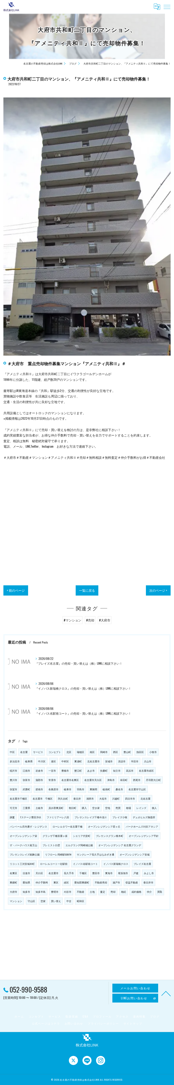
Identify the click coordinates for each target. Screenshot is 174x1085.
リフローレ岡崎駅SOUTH (58, 854)
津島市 (111, 780)
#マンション (72, 620)
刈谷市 (67, 891)
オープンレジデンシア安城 (135, 854)
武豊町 (26, 789)
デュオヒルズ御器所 (144, 817)
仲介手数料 (42, 882)
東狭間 (93, 789)
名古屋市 (53, 873)
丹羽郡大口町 (153, 780)
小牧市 (153, 752)
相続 (123, 891)
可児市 (13, 808)
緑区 (66, 882)
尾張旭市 (123, 873)
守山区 (31, 901)
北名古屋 (145, 798)
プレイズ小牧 (119, 817)
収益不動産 (132, 882)
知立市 (117, 770)
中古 (68, 901)
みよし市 (149, 873)
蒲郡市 (39, 780)
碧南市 (39, 789)
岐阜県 (29, 761)
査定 (102, 891)
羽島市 (80, 789)
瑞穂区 (80, 752)
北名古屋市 (93, 761)
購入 (84, 808)
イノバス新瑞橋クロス (115, 864)
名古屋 (24, 752)
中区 (12, 752)
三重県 (26, 808)
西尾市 (136, 780)
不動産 (80, 891)
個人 (154, 808)
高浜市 (129, 770)
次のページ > (158, 590)
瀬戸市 (116, 882)
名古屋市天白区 (93, 780)
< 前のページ (16, 590)
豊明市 (54, 891)
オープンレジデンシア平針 (144, 836)
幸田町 (124, 780)
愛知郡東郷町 (81, 882)
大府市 (13, 891)
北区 (68, 752)
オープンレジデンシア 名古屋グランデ (119, 845)
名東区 (13, 873)
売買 (118, 808)
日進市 (26, 873)
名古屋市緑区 (146, 770)
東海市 (109, 873)
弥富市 (26, 780)
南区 (92, 752)
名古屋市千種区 (18, 798)
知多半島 (41, 891)
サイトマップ (132, 1023)
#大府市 (104, 620)
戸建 (135, 873)
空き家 (96, 808)
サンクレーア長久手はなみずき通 (95, 854)
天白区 (39, 873)
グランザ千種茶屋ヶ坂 (55, 836)
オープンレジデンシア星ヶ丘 (104, 826)
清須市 (122, 761)
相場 (128, 808)
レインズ (141, 808)
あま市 (91, 770)
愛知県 (26, 882)
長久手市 (69, 873)
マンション (16, 901)
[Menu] (167, 7)
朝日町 (72, 808)
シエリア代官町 (81, 836)
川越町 (116, 798)
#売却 (90, 620)
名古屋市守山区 (137, 789)
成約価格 (136, 891)
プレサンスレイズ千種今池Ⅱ (91, 817)
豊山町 (127, 752)
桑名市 (119, 789)
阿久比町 (63, 798)
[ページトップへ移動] (166, 993)
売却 (113, 891)
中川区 (42, 761)
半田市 (134, 761)
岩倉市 (39, 770)
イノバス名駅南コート (85, 864)
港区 (53, 761)
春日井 (77, 798)
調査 (12, 817)
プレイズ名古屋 (142, 864)
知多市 (26, 891)
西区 (115, 752)
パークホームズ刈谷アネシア (142, 826)
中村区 (65, 761)
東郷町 (13, 882)
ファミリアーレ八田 (58, 817)
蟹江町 (78, 770)
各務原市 (53, 789)
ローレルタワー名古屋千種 (67, 826)
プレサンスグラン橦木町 (109, 836)
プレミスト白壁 (51, 845)
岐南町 (106, 789)
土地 (92, 891)
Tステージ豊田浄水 (30, 817)
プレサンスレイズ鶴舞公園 (25, 854)
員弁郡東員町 (55, 808)
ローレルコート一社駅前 (54, 864)
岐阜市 (67, 789)
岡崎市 (104, 752)
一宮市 (52, 770)
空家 (43, 901)
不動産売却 (101, 882)
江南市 (26, 770)
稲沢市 (13, 770)
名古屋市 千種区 (43, 798)
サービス (38, 752)
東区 (55, 882)
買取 (159, 891)
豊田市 (96, 873)
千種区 (83, 873)
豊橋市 (65, 770)
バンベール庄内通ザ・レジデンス (28, 826)
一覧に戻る (87, 590)
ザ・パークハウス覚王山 (23, 845)
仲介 (149, 891)
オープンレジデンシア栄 (23, 836)
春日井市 (148, 882)
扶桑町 (104, 770)
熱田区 (140, 752)
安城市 (109, 761)
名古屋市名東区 (70, 780)
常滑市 (52, 780)
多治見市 (15, 761)
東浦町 (78, 761)
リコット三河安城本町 (22, 864)
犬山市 (147, 761)
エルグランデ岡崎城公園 (79, 845)
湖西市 (90, 798)
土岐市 (39, 808)
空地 (107, 808)
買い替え (56, 901)
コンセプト (54, 752)
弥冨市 (13, 789)
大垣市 (103, 798)
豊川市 (13, 780)
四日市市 (130, 798)
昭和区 (80, 901)
